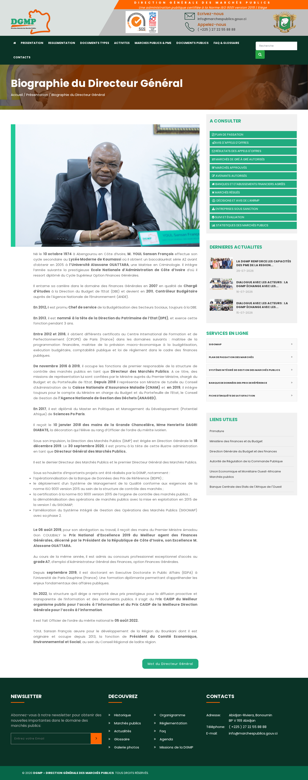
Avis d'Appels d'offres (232, 143)
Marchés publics (127, 723)
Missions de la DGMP (176, 747)
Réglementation (173, 723)
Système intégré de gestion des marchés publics (244, 370)
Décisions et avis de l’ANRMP (238, 200)
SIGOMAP (215, 344)
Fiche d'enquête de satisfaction (232, 395)
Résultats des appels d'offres (238, 151)
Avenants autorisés (231, 176)
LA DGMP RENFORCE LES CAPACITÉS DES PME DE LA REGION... (263, 263)
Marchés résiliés (227, 192)
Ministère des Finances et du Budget (236, 441)
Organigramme (172, 715)
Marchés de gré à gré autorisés (240, 159)
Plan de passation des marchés (231, 357)
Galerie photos (126, 747)
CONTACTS (21, 57)
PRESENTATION (32, 43)
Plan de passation (228, 134)
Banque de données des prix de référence (238, 383)
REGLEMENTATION (61, 43)
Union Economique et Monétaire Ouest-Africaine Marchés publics (245, 474)
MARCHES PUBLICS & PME (153, 43)
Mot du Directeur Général (170, 664)
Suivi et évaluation (229, 217)
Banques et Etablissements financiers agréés (250, 184)
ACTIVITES (122, 43)
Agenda (166, 739)
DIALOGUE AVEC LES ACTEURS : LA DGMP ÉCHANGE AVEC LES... (262, 284)
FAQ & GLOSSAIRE (226, 43)
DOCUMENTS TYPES (94, 43)
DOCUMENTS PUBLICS (192, 43)
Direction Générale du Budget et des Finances (243, 451)
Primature (217, 431)
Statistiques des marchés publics (241, 225)
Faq (163, 731)
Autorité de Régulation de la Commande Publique (246, 461)
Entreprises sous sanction (236, 209)
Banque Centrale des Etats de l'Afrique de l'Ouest (246, 487)
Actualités (122, 731)
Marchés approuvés (231, 168)
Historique (122, 715)
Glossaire (122, 739)
